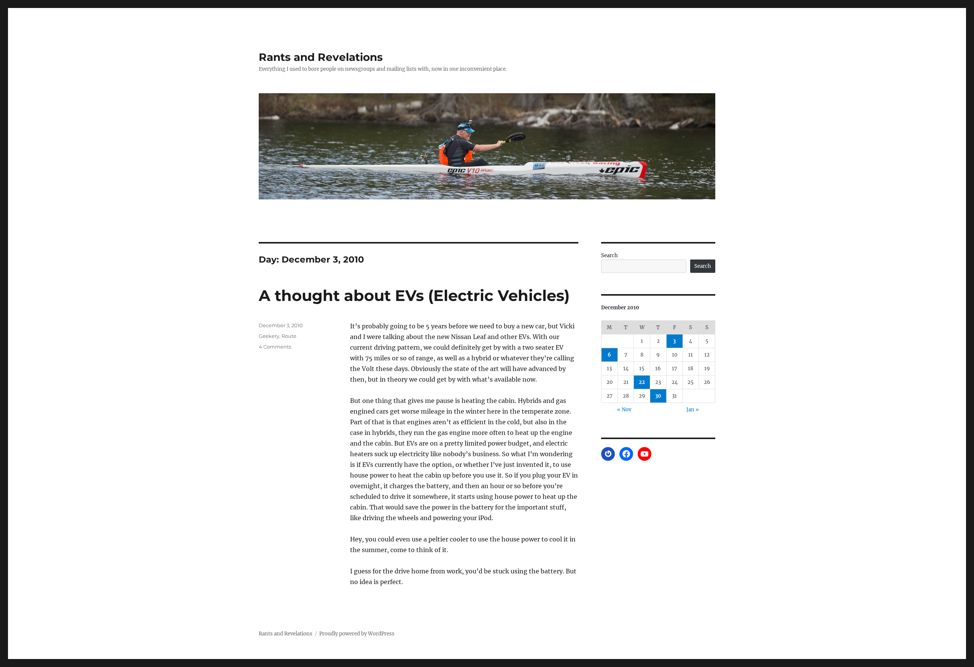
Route (289, 336)
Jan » (692, 409)
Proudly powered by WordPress (357, 633)
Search (609, 255)
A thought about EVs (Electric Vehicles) (414, 295)
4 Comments (275, 347)
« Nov (624, 409)
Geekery (269, 336)
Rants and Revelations (321, 57)
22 (642, 382)
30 (658, 396)
